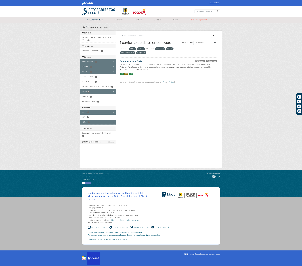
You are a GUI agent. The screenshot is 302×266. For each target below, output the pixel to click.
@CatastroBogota (120, 227)
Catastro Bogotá (162, 227)
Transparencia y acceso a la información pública (107, 239)
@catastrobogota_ (99, 227)
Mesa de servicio (122, 233)
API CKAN (86, 177)
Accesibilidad (136, 233)
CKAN (213, 176)
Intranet (109, 233)
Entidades (118, 20)
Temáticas (138, 20)
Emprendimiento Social (131, 61)
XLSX (131, 74)
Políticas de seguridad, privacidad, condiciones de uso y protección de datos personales (124, 235)
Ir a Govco (214, 2)
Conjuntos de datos (95, 20)
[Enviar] (217, 11)
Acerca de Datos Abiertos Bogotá (95, 174)
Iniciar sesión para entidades (200, 20)
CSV (126, 74)
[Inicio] (84, 27)
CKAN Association (89, 180)
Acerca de (157, 20)
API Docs (171, 82)
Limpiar (111, 142)
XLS (122, 74)
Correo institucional (96, 233)
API (163, 82)
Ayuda (175, 20)
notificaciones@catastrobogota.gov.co (124, 220)
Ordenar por (187, 43)
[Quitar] (134, 49)
